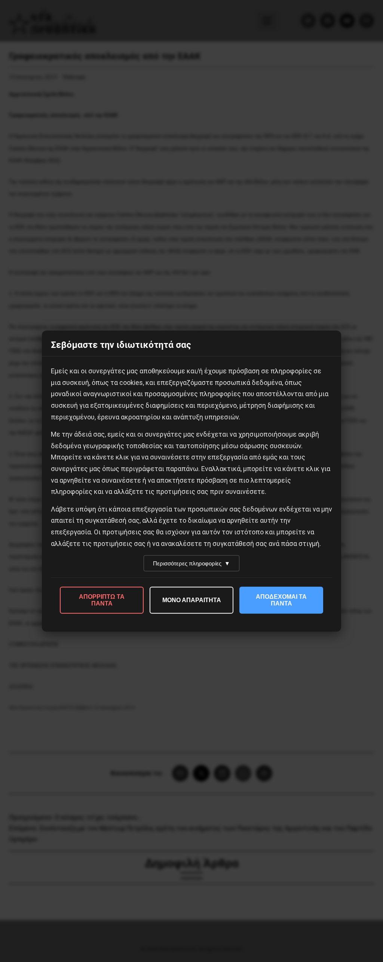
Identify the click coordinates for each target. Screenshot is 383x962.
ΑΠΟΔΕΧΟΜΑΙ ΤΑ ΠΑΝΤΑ (281, 600)
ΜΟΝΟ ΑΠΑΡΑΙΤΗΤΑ (191, 600)
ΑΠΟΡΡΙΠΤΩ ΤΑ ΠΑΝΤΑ (102, 600)
